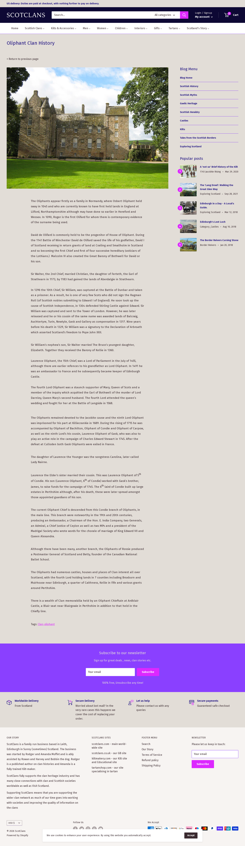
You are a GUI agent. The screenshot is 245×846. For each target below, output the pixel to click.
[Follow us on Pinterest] (94, 828)
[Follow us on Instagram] (88, 828)
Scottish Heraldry (190, 112)
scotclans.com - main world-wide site (109, 745)
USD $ (11, 822)
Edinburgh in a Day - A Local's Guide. (217, 205)
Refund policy (150, 760)
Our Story (147, 749)
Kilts (182, 129)
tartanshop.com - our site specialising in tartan (107, 769)
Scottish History (189, 86)
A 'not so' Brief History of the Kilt (219, 166)
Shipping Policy (151, 765)
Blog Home (186, 77)
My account (202, 17)
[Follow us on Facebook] (75, 828)
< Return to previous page (22, 59)
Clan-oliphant (46, 624)
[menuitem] (13, 28)
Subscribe (148, 672)
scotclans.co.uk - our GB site (109, 753)
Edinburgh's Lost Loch (213, 221)
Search (146, 744)
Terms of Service (152, 754)
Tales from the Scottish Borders (198, 137)
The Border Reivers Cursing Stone (219, 240)
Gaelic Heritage (188, 103)
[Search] (184, 15)
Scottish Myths (188, 94)
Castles (184, 120)
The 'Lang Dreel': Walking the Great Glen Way (216, 187)
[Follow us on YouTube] (100, 828)
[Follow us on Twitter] (81, 828)
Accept (190, 835)
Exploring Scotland (191, 146)
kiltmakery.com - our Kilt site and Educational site (109, 760)
